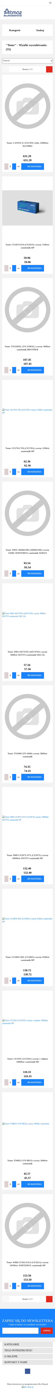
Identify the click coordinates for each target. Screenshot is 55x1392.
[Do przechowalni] (48, 166)
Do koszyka (35, 166)
